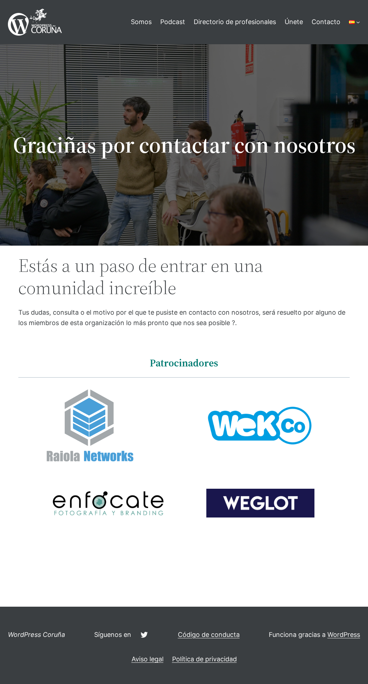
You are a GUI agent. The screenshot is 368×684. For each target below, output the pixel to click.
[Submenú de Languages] (358, 22)
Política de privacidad (204, 659)
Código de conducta (209, 634)
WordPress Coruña (36, 634)
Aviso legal (148, 659)
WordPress (343, 634)
